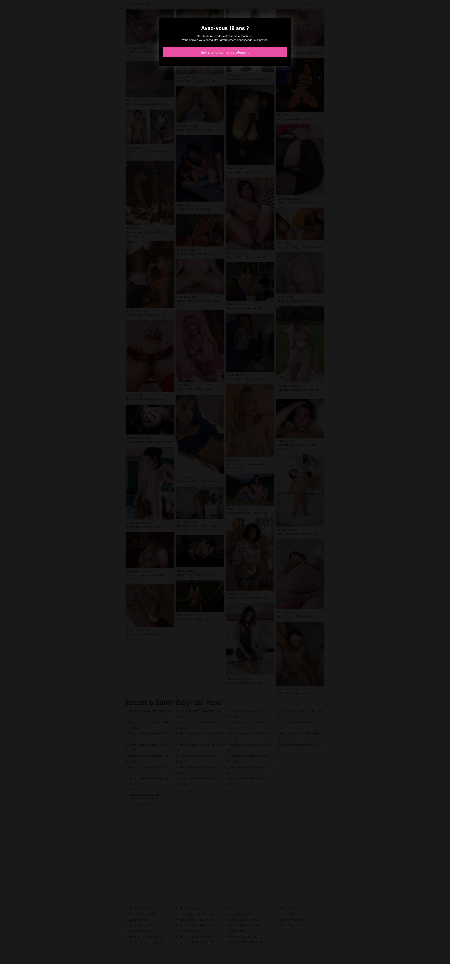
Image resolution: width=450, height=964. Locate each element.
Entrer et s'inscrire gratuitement (225, 52)
